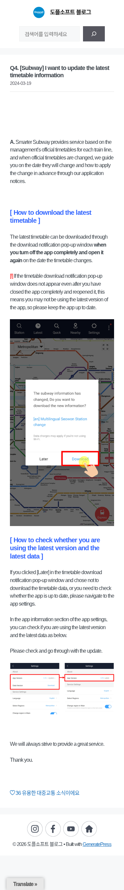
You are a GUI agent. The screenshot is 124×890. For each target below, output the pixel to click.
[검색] (94, 33)
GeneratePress (97, 844)
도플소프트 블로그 (70, 12)
